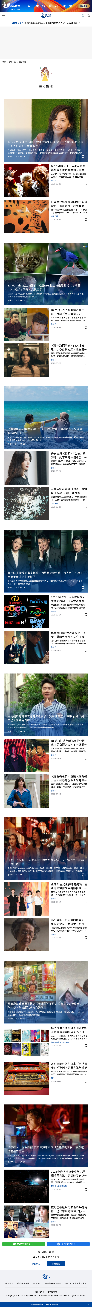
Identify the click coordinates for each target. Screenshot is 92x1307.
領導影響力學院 (79, 1283)
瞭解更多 (83, 6)
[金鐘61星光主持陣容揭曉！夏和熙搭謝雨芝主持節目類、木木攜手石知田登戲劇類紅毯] (26, 899)
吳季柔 (53, 934)
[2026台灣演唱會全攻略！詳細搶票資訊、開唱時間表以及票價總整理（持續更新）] (26, 1186)
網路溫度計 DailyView (60, 1042)
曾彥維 (53, 180)
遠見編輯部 (62, 1186)
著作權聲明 (40, 1291)
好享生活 (12, 62)
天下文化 (37, 1283)
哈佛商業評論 (23, 1283)
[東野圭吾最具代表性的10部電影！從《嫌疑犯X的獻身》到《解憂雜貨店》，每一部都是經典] (26, 1222)
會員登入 (36, 1263)
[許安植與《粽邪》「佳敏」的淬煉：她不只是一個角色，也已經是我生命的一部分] (26, 468)
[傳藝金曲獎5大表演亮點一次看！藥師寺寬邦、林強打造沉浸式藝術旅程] (26, 647)
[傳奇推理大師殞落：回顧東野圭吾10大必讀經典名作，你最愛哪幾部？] (26, 1042)
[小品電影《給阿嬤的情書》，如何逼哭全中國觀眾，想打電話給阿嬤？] (26, 934)
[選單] (3, 15)
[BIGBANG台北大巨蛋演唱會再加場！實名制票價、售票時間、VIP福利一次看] (26, 180)
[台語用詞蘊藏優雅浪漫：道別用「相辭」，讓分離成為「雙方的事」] (26, 503)
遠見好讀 (54, 216)
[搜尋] (88, 15)
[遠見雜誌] (46, 15)
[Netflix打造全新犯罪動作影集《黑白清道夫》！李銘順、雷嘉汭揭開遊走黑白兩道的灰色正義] (26, 755)
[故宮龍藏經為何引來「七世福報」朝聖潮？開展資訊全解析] (26, 1078)
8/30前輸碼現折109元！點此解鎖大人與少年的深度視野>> (52, 22)
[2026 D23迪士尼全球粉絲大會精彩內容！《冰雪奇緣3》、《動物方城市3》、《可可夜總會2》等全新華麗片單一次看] (26, 611)
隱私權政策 (52, 1291)
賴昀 (53, 1078)
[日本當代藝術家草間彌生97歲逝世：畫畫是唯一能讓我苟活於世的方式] (26, 216)
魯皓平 (10, 156)
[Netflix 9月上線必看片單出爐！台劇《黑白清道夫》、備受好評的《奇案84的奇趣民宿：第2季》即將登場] (26, 324)
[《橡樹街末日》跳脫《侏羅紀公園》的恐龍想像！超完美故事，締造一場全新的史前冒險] (26, 791)
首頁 (4, 62)
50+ (67, 1283)
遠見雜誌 (9, 1283)
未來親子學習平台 (53, 1283)
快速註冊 (56, 1263)
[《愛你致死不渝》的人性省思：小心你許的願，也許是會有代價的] (26, 360)
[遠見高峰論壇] (11, 6)
